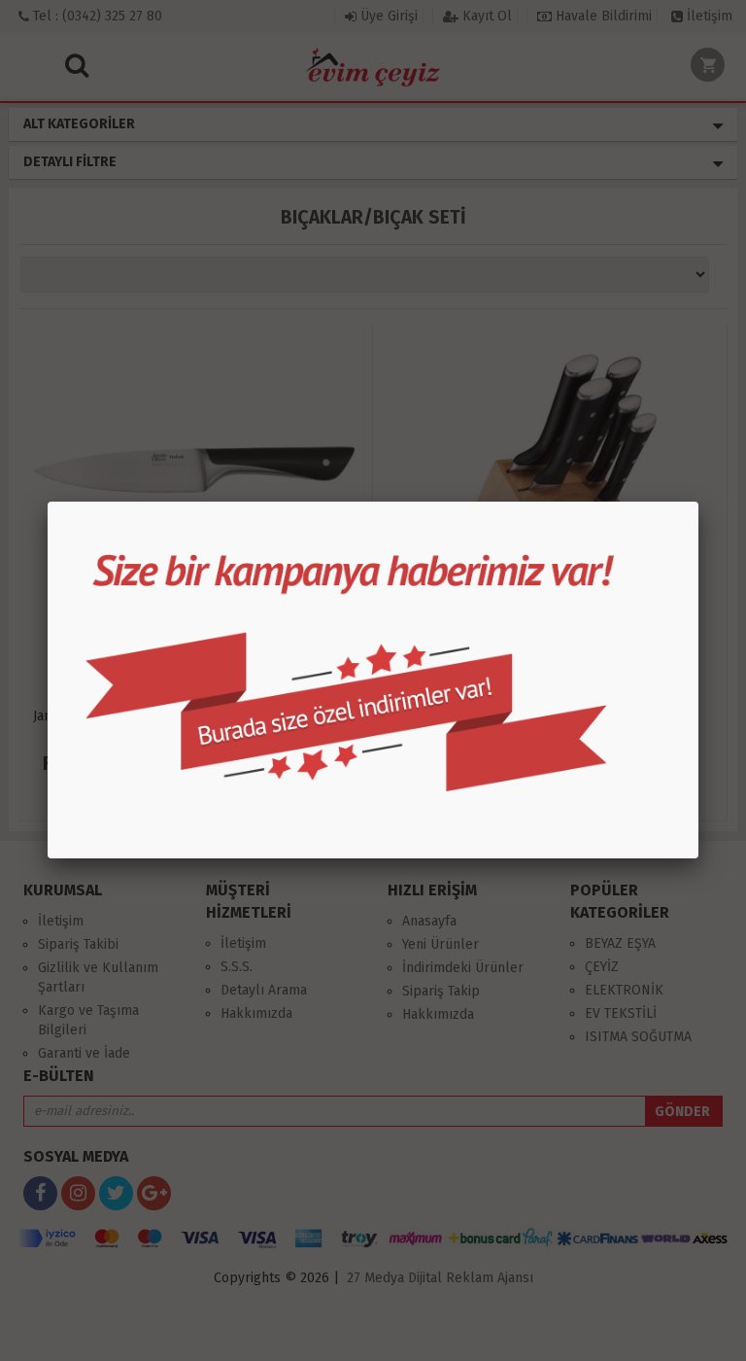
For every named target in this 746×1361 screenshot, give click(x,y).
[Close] (698, 501)
